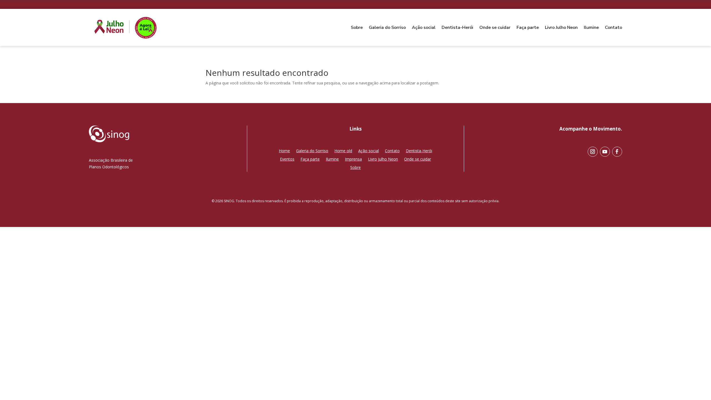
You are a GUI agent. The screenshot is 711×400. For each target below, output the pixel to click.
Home (284, 151)
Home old (343, 151)
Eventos (287, 159)
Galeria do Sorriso (387, 27)
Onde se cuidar (494, 27)
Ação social (423, 27)
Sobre (357, 27)
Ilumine (591, 27)
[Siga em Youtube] (605, 152)
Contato (613, 27)
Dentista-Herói (457, 27)
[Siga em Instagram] (593, 152)
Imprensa (353, 159)
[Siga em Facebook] (617, 152)
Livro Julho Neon (561, 27)
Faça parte (528, 27)
